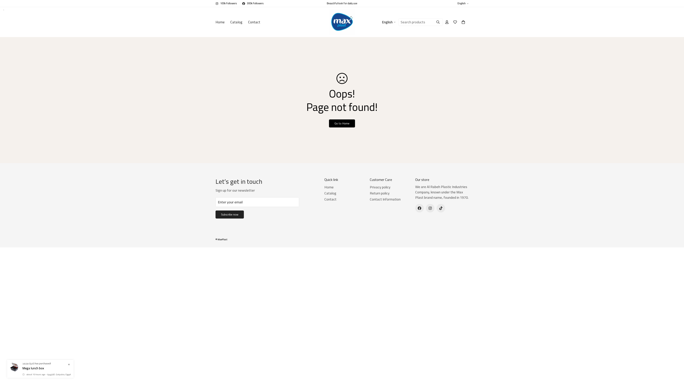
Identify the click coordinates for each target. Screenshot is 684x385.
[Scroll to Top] (677, 365)
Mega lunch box (33, 368)
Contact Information (385, 199)
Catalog (236, 22)
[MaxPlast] (342, 22)
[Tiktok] (441, 208)
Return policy (380, 193)
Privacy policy (380, 187)
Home (220, 22)
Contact (254, 22)
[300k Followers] (419, 208)
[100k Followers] (430, 208)
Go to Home (342, 123)
